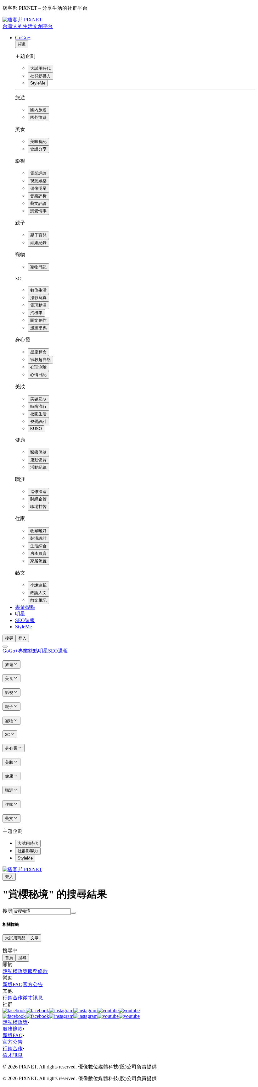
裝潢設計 (38, 538)
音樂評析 (38, 196)
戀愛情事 (38, 211)
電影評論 (38, 173)
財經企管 (38, 499)
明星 (20, 613)
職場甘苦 (38, 506)
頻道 (22, 44)
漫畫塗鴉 (38, 327)
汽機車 (36, 312)
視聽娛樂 (38, 180)
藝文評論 (38, 203)
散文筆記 (38, 600)
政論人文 (38, 592)
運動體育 (38, 459)
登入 (22, 638)
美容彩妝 (38, 398)
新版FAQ (13, 984)
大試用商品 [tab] (15, 938)
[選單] (5, 646)
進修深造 (38, 491)
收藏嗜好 (38, 530)
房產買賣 (38, 553)
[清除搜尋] (73, 913)
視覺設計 (38, 421)
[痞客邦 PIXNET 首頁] (22, 869)
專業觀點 (25, 607)
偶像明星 (38, 188)
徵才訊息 (33, 997)
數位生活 (38, 290)
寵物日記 (38, 267)
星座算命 (38, 352)
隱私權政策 (15, 971)
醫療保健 (38, 452)
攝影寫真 (38, 297)
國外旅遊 (38, 117)
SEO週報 (25, 620)
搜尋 (8, 911)
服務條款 (38, 971)
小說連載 (38, 585)
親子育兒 (38, 235)
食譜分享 (38, 149)
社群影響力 (40, 76)
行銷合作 (13, 997)
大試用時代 (40, 68)
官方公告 (33, 984)
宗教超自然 (40, 359)
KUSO (36, 428)
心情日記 (38, 374)
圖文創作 (38, 320)
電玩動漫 (38, 305)
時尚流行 (38, 406)
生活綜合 (38, 546)
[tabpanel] (129, 948)
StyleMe (37, 83)
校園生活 (38, 414)
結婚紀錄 (38, 242)
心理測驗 (38, 367)
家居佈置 (38, 561)
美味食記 (38, 141)
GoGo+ (23, 37)
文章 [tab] (35, 938)
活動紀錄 (38, 467)
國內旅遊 (38, 109)
